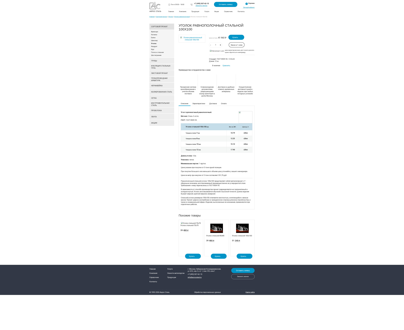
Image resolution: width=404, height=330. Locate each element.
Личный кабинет (249, 7)
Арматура (154, 32)
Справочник (228, 11)
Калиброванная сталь (161, 92)
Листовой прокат (159, 73)
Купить (235, 37)
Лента (154, 117)
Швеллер (154, 40)
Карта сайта (250, 292)
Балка (153, 38)
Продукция (195, 11)
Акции (216, 11)
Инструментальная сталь (160, 104)
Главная (171, 11)
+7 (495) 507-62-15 (201, 4)
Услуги (206, 11)
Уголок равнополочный (182, 16)
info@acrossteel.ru (195, 277)
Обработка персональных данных (207, 292)
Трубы (154, 61)
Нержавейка (157, 86)
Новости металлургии (175, 273)
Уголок (170, 16)
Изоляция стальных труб (160, 67)
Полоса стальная (157, 52)
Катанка (154, 35)
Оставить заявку (226, 4)
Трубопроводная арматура (159, 79)
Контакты (241, 11)
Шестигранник (156, 55)
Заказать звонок (201, 6)
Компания (182, 11)
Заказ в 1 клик (237, 45)
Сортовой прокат (161, 16)
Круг (152, 49)
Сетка (154, 98)
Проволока (156, 110)
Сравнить (226, 66)
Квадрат (154, 46)
